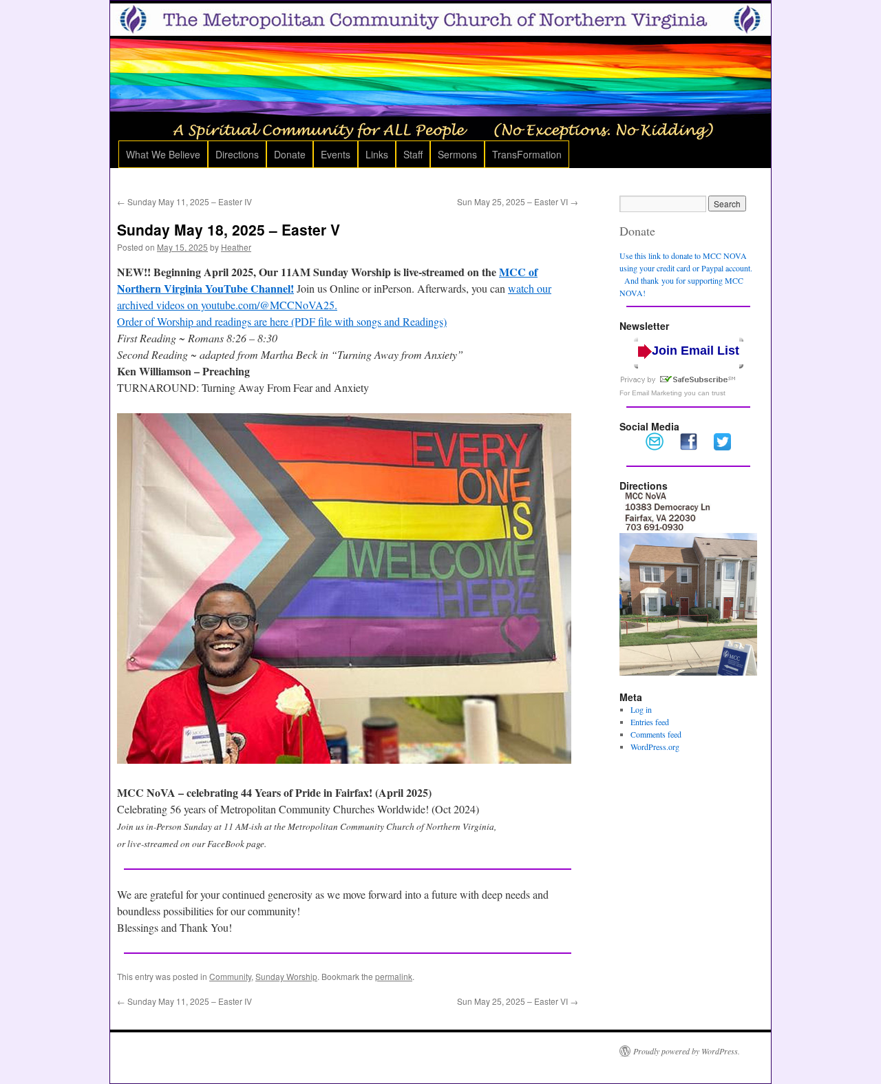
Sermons (457, 154)
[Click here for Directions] (688, 672)
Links (376, 154)
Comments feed (655, 734)
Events (335, 154)
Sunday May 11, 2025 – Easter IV (184, 201)
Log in (641, 709)
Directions (237, 154)
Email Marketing (657, 393)
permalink (393, 976)
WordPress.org (654, 746)
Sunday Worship (286, 976)
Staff (413, 154)
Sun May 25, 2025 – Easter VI (517, 201)
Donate (290, 154)
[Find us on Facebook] (688, 446)
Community (230, 976)
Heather (236, 247)
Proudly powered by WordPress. (686, 1050)
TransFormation (527, 154)
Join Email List (695, 350)
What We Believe (163, 154)
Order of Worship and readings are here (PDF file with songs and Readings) (282, 321)
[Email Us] (655, 446)
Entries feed (649, 721)
